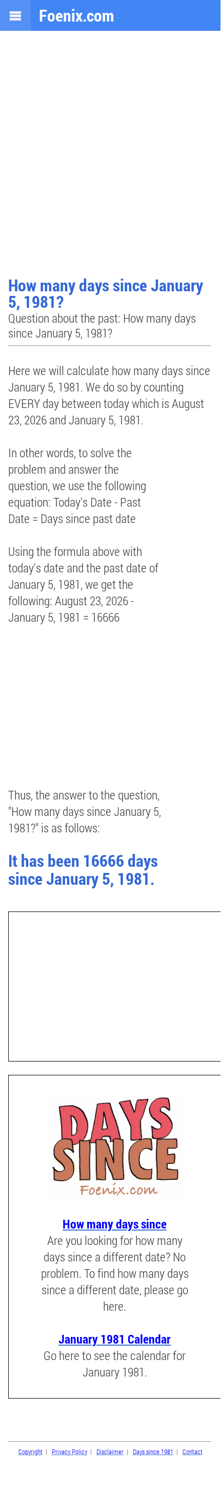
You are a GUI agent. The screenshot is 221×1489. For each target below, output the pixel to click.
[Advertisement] (110, 154)
